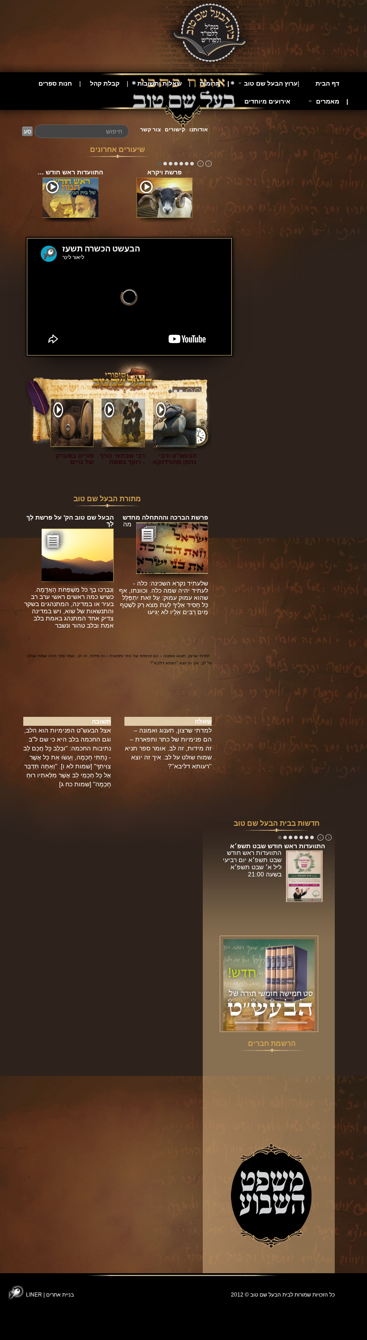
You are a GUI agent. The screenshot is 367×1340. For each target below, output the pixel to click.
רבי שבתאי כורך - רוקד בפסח (122, 458)
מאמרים (326, 101)
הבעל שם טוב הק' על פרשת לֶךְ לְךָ (70, 520)
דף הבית (327, 83)
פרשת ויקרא (164, 172)
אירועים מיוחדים (267, 101)
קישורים (175, 129)
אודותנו (198, 129)
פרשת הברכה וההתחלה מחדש (165, 517)
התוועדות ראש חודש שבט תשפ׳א (277, 846)
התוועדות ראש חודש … (70, 172)
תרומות (210, 83)
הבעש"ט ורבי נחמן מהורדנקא (174, 458)
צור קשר (150, 129)
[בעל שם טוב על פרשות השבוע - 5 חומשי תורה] (269, 984)
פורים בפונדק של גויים (75, 458)
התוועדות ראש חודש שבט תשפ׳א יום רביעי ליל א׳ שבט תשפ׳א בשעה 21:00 (252, 863)
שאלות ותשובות (159, 83)
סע (27, 131)
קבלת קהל (104, 83)
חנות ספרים (55, 83)
